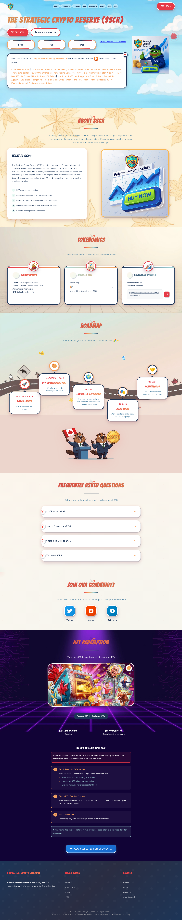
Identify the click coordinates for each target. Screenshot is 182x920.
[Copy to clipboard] (166, 294)
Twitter (126, 883)
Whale (102, 6)
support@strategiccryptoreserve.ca (50, 58)
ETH (115, 6)
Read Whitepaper (47, 32)
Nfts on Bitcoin (98, 79)
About (56, 6)
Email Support (129, 897)
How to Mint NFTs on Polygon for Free (75, 76)
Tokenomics (66, 6)
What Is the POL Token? (77, 79)
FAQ (84, 6)
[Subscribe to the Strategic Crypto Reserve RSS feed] (96, 58)
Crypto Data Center (20, 69)
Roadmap (77, 6)
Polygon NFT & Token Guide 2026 (48, 79)
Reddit (125, 887)
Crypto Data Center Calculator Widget (95, 73)
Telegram (127, 892)
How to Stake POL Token (44, 76)
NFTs (109, 6)
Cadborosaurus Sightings (40, 83)
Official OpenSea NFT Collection (113, 42)
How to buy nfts (92, 69)
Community (93, 6)
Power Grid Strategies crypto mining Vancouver (53, 73)
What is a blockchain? (42, 69)
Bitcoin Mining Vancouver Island (69, 69)
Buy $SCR (166, 6)
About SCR (69, 883)
